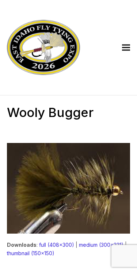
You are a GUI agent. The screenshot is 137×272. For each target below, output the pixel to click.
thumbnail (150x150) (30, 253)
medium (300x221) (101, 245)
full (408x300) (56, 245)
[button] (126, 48)
